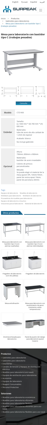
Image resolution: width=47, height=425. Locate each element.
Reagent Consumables (12, 384)
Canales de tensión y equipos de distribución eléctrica (21, 368)
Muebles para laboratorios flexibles (17, 403)
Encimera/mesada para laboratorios (12, 338)
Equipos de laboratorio (12, 381)
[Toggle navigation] (40, 10)
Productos (15, 18)
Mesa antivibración (12, 303)
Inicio (3, 18)
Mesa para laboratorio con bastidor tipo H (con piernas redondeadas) (35, 244)
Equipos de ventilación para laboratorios (20, 375)
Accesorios (7, 378)
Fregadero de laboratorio (35, 273)
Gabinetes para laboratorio (14, 360)
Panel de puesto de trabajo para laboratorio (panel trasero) (35, 339)
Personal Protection (11, 387)
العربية (42, 2)
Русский (24, 2)
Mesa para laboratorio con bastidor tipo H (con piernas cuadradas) (12, 244)
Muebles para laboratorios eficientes (18, 400)
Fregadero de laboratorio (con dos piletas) (12, 274)
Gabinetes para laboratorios (17, 21)
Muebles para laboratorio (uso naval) (18, 372)
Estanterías (7, 363)
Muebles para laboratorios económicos (19, 397)
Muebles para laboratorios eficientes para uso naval (22, 407)
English (15, 2)
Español (33, 2)
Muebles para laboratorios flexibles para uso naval (24, 412)
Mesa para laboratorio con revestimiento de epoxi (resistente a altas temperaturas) (35, 306)
